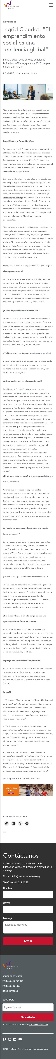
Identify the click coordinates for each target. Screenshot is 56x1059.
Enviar (28, 941)
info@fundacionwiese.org (26, 876)
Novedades (9, 21)
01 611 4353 (21, 882)
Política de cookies (11, 986)
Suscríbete (8, 999)
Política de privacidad (12, 981)
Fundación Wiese (13, 186)
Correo (6, 903)
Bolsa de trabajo (10, 991)
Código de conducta (12, 976)
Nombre (7, 888)
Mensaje (7, 918)
